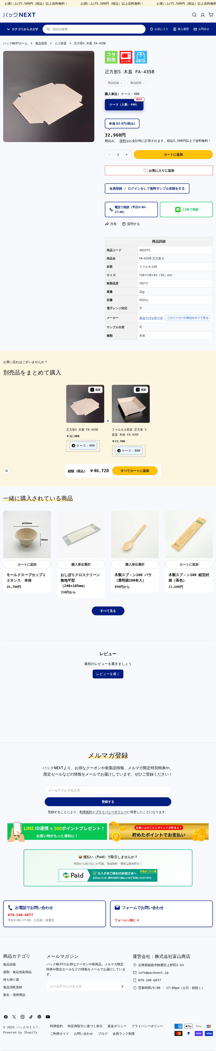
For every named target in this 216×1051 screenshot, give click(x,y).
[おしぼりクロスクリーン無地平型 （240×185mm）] (81, 534)
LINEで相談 (190, 209)
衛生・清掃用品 (14, 995)
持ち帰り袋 (11, 980)
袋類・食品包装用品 (17, 972)
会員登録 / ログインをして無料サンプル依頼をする (147, 188)
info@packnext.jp (153, 973)
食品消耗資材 (12, 987)
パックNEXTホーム (15, 43)
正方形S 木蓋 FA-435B (82, 429)
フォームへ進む (125, 920)
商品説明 (135, 82)
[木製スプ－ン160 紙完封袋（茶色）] (189, 534)
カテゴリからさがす (25, 29)
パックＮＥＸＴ (27, 1027)
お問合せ (203, 29)
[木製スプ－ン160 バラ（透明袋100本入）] (135, 534)
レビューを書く (108, 674)
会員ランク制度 (124, 1034)
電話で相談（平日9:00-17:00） (131, 209)
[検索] (194, 15)
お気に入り (161, 29)
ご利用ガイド (59, 1034)
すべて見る (108, 611)
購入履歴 (183, 29)
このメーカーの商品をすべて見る (187, 317)
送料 (122, 141)
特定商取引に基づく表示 (85, 1026)
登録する (108, 802)
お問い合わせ (83, 1034)
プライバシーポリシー (111, 812)
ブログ (103, 1034)
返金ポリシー (117, 1026)
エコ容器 (60, 43)
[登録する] (122, 986)
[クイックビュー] (45, 519)
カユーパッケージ (151, 318)
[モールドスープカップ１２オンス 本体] (27, 534)
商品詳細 (113, 82)
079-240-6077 (20, 915)
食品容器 (41, 43)
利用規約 (86, 812)
